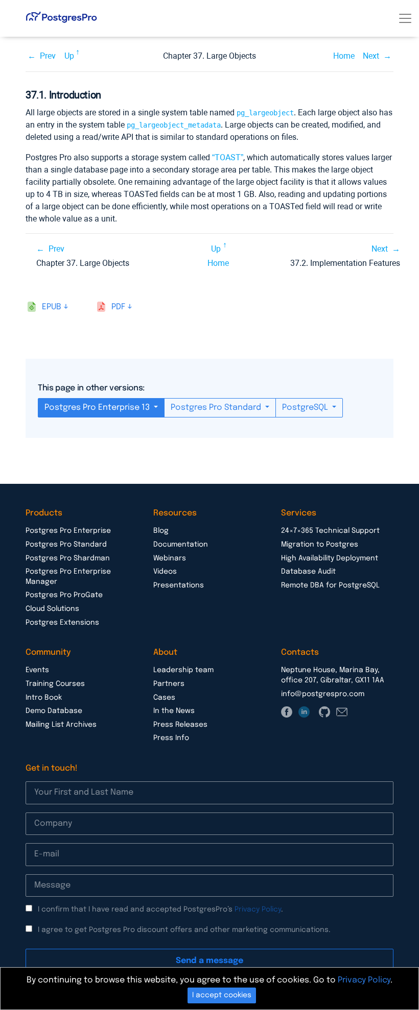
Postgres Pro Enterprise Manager (68, 576)
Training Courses (55, 683)
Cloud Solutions (52, 608)
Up (69, 56)
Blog (161, 530)
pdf (118, 307)
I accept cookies (221, 995)
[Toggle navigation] (405, 18)
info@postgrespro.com (322, 694)
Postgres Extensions (62, 622)
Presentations (178, 585)
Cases (164, 697)
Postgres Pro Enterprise (68, 530)
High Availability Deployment (329, 558)
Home (344, 56)
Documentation (180, 544)
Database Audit (308, 571)
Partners (168, 683)
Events (37, 670)
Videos (165, 571)
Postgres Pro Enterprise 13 (98, 407)
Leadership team (183, 670)
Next (371, 56)
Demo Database (54, 711)
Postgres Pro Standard (217, 407)
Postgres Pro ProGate (64, 595)
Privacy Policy (258, 909)
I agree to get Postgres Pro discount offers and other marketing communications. (184, 929)
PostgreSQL (306, 407)
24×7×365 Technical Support (330, 530)
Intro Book (44, 697)
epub (51, 307)
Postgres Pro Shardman (68, 558)
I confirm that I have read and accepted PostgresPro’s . (160, 909)
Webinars (169, 558)
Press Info (171, 738)
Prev (48, 56)
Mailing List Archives (61, 724)
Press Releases (180, 724)
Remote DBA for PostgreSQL (330, 585)
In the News (174, 711)
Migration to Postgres (319, 544)
